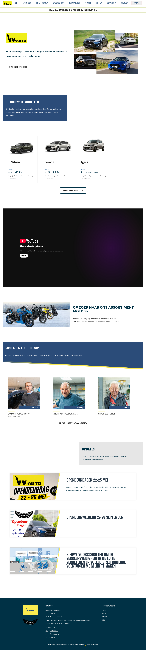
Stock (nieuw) (58, 3)
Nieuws (99, 3)
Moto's (136, 3)
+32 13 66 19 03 (51, 613)
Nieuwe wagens (42, 3)
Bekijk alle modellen (73, 190)
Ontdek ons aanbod (18, 67)
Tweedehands (74, 3)
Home (16, 3)
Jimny (104, 613)
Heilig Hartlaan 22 (52, 631)
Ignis (103, 620)
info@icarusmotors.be (53, 610)
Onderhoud (111, 3)
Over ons (27, 3)
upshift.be (94, 645)
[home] (7, 3)
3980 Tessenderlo (52, 634)
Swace (104, 617)
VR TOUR (88, 3)
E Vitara (104, 610)
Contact (124, 3)
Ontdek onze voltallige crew (73, 423)
